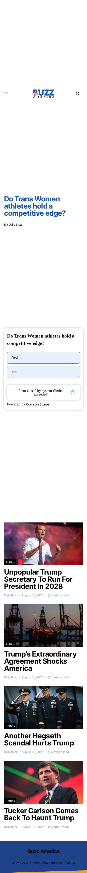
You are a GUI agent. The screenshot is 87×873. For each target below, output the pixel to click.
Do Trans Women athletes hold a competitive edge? (35, 205)
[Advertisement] (43, 43)
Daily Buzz (15, 224)
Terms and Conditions (29, 862)
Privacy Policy (63, 862)
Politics (10, 562)
